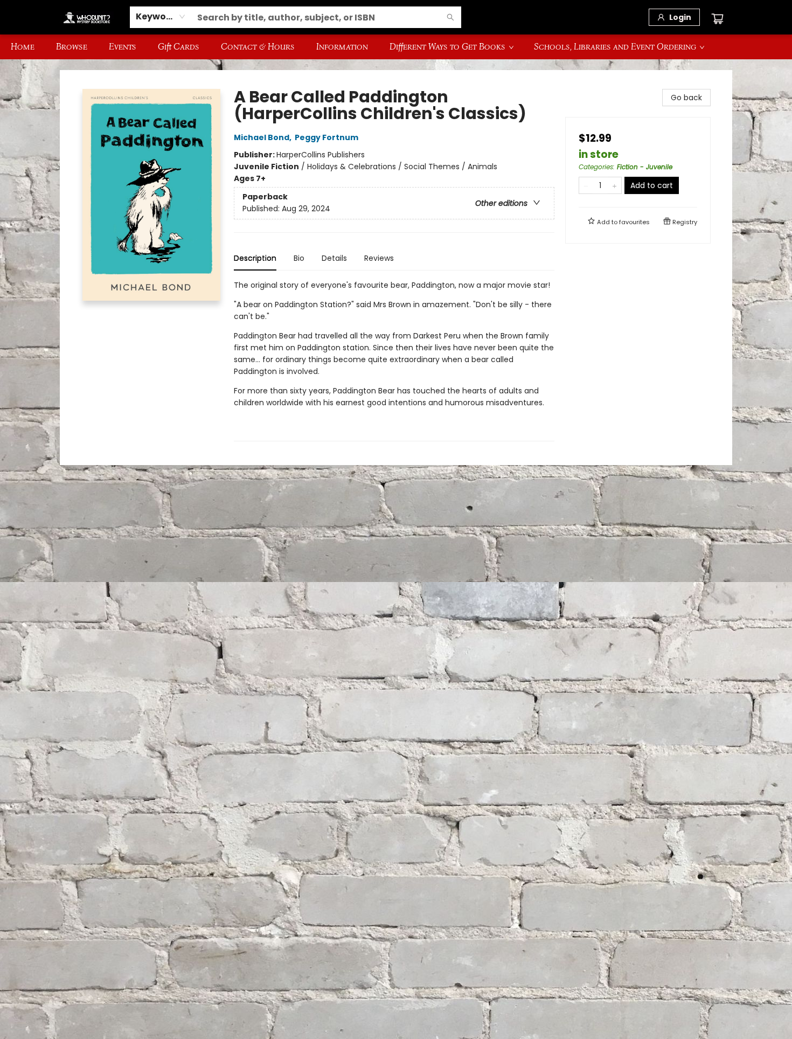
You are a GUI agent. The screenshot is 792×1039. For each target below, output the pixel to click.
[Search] (450, 17)
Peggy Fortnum (326, 137)
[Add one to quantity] (614, 185)
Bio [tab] (299, 258)
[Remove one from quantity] (586, 185)
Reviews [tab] (379, 258)
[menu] (396, 46)
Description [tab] (255, 258)
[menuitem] (22, 46)
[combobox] (161, 16)
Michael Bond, (263, 137)
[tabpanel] (394, 360)
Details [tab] (334, 258)
